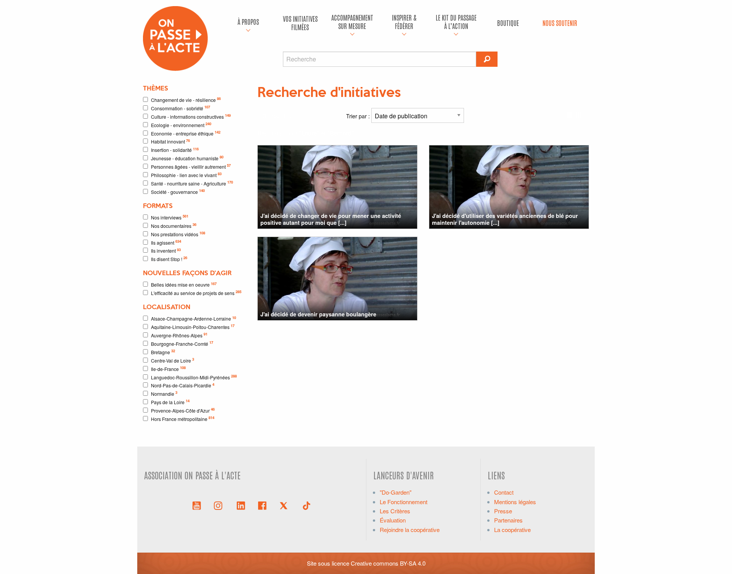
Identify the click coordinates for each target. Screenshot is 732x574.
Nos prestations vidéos (178, 233)
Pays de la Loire (170, 401)
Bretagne (163, 351)
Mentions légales (515, 502)
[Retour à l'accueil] (175, 38)
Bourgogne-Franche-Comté (182, 343)
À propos (248, 22)
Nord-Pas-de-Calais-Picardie (182, 385)
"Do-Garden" (395, 492)
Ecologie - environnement (181, 124)
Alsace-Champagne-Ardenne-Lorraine (193, 318)
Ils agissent (166, 242)
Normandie (164, 393)
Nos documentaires (173, 225)
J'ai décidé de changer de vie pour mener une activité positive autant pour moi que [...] (330, 219)
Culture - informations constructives (191, 116)
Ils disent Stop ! (169, 258)
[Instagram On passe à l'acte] (219, 505)
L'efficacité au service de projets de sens (196, 292)
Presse (503, 511)
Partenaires (508, 520)
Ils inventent (166, 250)
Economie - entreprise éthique (185, 133)
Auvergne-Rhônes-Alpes (179, 335)
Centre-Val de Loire (172, 360)
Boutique (508, 23)
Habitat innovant (170, 141)
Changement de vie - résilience (186, 99)
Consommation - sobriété (180, 107)
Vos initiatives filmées (300, 23)
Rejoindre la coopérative (410, 530)
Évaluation (393, 520)
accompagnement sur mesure (352, 21)
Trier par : (358, 116)
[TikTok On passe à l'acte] (306, 505)
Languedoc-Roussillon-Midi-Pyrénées (194, 377)
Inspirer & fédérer (404, 21)
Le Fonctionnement (403, 502)
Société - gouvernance (178, 191)
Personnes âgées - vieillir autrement (191, 166)
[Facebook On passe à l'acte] (262, 505)
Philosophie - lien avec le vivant (186, 174)
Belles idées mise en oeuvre (184, 284)
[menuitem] (248, 23)
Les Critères (395, 511)
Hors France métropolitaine (182, 418)
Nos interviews (169, 217)
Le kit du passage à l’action (456, 21)
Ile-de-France (168, 368)
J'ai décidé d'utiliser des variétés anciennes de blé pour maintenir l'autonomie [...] (505, 219)
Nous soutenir (560, 23)
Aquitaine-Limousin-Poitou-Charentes (192, 326)
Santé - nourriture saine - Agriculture (192, 183)
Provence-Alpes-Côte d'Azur (183, 410)
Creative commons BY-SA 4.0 (388, 563)
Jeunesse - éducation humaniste (187, 157)
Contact (504, 492)
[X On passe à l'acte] (285, 505)
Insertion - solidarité (175, 149)
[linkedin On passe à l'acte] (241, 505)
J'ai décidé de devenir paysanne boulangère (318, 314)
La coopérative (512, 530)
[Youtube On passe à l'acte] (197, 505)
